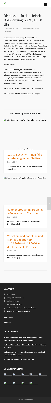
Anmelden (7, 323)
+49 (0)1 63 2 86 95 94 (14, 304)
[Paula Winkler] (17, 377)
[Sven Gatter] (25, 386)
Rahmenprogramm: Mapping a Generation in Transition (25, 211)
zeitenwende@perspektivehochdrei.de (21, 308)
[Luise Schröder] (8, 377)
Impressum (8, 317)
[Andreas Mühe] (34, 386)
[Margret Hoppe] (43, 377)
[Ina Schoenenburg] (25, 377)
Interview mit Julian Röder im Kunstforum (19, 359)
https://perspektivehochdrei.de (18, 311)
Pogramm (7, 31)
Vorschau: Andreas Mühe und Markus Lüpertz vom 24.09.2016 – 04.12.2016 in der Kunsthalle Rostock (25, 241)
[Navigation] (45, 4)
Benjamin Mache (33, 28)
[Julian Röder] (8, 386)
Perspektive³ (28, 400)
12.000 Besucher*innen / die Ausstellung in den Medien (24, 156)
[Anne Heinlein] (17, 386)
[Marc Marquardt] (34, 377)
